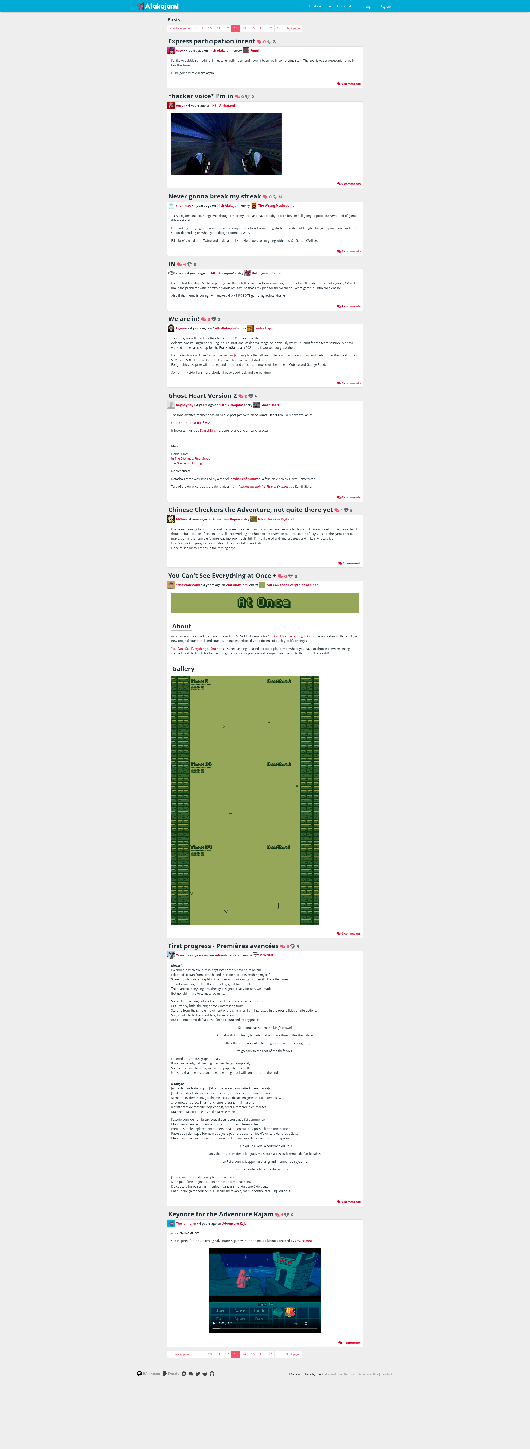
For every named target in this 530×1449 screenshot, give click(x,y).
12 (227, 28)
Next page (292, 28)
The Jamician (186, 1223)
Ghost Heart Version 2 (202, 395)
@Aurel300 (303, 1241)
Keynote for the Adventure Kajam (220, 1214)
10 (210, 28)
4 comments (351, 306)
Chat (329, 6)
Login (369, 6)
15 (253, 28)
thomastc (183, 205)
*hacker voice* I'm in (200, 96)
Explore (315, 6)
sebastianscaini (188, 585)
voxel (180, 273)
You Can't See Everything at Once (291, 585)
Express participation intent (211, 41)
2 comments (351, 383)
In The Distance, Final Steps (190, 458)
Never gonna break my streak (214, 196)
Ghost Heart (269, 405)
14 (244, 28)
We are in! (184, 318)
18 (279, 28)
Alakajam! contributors (338, 1374)
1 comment (351, 563)
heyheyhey (184, 405)
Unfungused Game (266, 273)
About (354, 6)
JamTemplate (243, 355)
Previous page (180, 28)
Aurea (180, 105)
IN (171, 263)
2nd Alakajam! (237, 585)
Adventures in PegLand (275, 519)
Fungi (254, 50)
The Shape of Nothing (186, 463)
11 (218, 28)
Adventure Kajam (226, 519)
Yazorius (182, 955)
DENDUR (266, 955)
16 (261, 28)
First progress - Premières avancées (223, 945)
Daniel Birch (208, 430)
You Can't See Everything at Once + (222, 575)
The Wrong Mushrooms (275, 205)
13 (236, 28)
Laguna (181, 328)
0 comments (351, 83)
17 (270, 28)
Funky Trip (262, 328)
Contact (386, 1374)
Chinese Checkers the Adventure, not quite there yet (250, 509)
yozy (179, 50)
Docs (341, 6)
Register (386, 6)
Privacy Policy (368, 1374)
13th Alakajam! (231, 405)
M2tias (181, 519)
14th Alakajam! (220, 50)
